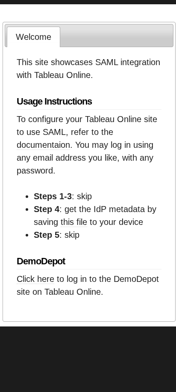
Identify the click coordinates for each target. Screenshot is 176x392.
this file (74, 222)
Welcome (33, 37)
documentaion (43, 145)
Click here (35, 279)
